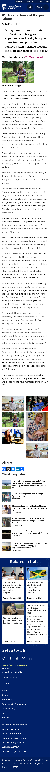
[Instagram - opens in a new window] (17, 658)
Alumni (19, 2)
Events (5, 717)
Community (8, 708)
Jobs (47, 2)
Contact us (8, 683)
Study (5, 695)
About (5, 690)
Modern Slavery (10, 746)
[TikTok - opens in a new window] (4, 658)
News (5, 712)
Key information (11, 729)
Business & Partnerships (15, 704)
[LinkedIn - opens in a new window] (30, 658)
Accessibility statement (15, 742)
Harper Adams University (14, 665)
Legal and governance (14, 737)
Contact (40, 2)
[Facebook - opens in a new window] (10, 658)
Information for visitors (15, 724)
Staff (34, 2)
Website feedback (12, 733)
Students (27, 2)
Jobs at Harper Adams (14, 751)
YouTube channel (34, 57)
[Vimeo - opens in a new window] (23, 658)
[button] (30, 7)
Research (7, 699)
